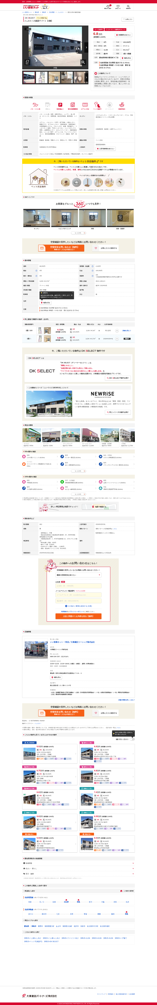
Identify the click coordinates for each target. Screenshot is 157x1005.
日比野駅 (52, 12)
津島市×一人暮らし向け (32, 938)
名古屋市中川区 (92, 926)
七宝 (58, 914)
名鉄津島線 (29, 909)
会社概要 (132, 994)
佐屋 (54, 902)
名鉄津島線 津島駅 (47, 310)
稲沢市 (76, 926)
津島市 (44, 12)
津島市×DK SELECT (51, 941)
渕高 (115, 902)
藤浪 (112, 914)
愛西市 (40, 926)
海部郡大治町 (67, 926)
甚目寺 (44, 914)
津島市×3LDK (108, 938)
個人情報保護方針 (121, 994)
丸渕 (127, 902)
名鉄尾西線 (29, 897)
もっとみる (78, 232)
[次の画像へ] (83, 47)
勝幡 (99, 914)
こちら (118, 727)
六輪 (102, 902)
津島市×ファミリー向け (70, 938)
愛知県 (37, 12)
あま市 (58, 926)
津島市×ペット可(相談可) (33, 941)
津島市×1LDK (85, 938)
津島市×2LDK (97, 938)
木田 (71, 914)
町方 (90, 902)
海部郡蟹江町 (49, 926)
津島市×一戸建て (121, 938)
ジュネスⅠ (61, 12)
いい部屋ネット (27, 12)
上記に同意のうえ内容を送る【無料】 (78, 616)
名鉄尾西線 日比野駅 (47, 308)
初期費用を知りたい (124, 35)
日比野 (66, 902)
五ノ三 (41, 902)
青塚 (85, 914)
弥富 (30, 902)
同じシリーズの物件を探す (119, 412)
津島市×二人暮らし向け (51, 938)
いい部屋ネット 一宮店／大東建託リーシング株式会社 (72, 642)
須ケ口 (30, 914)
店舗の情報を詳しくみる (126, 700)
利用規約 (110, 994)
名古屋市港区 (105, 926)
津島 (78, 902)
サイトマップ (101, 994)
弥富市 (82, 926)
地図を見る (57, 677)
